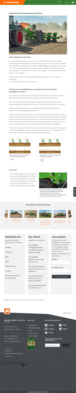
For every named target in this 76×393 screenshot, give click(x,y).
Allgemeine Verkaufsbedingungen (14, 353)
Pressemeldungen (33, 335)
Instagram (51, 328)
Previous (5, 216)
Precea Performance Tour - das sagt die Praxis (13, 277)
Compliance (8, 356)
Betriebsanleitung (10, 266)
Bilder (7, 256)
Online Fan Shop (33, 333)
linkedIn (64, 328)
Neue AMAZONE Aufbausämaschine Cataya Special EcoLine (36, 259)
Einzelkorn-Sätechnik (38, 299)
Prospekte (8, 247)
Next (71, 216)
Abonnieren (66, 345)
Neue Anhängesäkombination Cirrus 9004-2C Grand (37, 286)
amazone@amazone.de (14, 341)
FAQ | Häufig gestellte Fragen (34, 329)
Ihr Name (54, 259)
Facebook (51, 325)
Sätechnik (29, 299)
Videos (7, 261)
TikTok (64, 325)
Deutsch (67, 2)
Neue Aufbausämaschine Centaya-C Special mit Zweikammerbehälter (36, 278)
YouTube (50, 332)
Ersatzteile (8, 271)
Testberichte (8, 252)
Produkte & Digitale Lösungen (18, 299)
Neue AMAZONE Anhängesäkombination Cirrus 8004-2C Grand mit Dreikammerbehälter (36, 248)
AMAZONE (7, 299)
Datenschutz (8, 350)
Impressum (8, 348)
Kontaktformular (33, 325)
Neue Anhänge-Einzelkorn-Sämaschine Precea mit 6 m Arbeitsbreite (37, 269)
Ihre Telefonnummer (57, 267)
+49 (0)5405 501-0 (13, 336)
